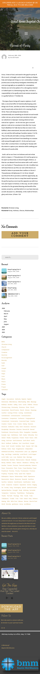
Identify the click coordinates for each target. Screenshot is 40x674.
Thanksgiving (30, 493)
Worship (8, 504)
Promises (32, 471)
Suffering (26, 490)
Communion (5, 418)
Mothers (8, 462)
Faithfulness (14, 435)
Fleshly (9, 438)
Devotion (33, 427)
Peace (4, 382)
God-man (9, 440)
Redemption (5, 476)
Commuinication (15, 416)
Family (25, 435)
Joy (29, 451)
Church (4, 347)
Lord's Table (5, 457)
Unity (30, 498)
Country (32, 421)
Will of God (14, 501)
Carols (24, 404)
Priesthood (5, 471)
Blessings (33, 402)
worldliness (27, 504)
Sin (2, 487)
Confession (21, 418)
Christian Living (14, 208)
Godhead (8, 443)
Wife (8, 501)
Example (4, 435)
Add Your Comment (20, 234)
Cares (20, 404)
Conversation (14, 421)
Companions (13, 418)
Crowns (19, 424)
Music (3, 379)
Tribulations (5, 498)
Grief (7, 446)
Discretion (12, 429)
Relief (25, 476)
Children (29, 404)
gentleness (15, 504)
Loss (11, 457)
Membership (5, 460)
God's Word (26, 440)
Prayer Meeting (27, 468)
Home (3, 371)
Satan (33, 482)
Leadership (16, 454)
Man (24, 457)
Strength (15, 490)
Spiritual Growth (32, 487)
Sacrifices (31, 479)
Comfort (4, 413)
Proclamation (25, 471)
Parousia (15, 465)
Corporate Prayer (24, 421)
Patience (34, 465)
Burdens (10, 404)
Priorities (11, 471)
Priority (17, 471)
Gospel (4, 368)
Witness (20, 501)
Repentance (31, 476)
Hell (32, 446)
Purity (10, 210)
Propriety (10, 474)
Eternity (4, 360)
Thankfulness (21, 493)
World (3, 504)
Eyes (8, 435)
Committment (6, 416)
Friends (22, 438)
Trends (26, 496)
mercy (21, 504)
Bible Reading (22, 402)
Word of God (33, 501)
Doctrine (4, 355)
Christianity (14, 407)
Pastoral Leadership (25, 465)
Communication (26, 416)
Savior (3, 485)
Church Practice (14, 410)
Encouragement (7, 358)
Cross (14, 424)
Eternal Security (14, 432)
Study (20, 490)
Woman (26, 501)
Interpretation (19, 451)
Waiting (4, 501)
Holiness (16, 210)
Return (12, 479)
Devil (21, 427)
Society (6, 487)
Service (29, 485)
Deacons (30, 424)
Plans (15, 468)
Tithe (21, 496)
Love (3, 376)
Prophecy (4, 474)
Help (36, 446)
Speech (24, 487)
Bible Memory (13, 402)
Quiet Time (22, 474)
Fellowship (31, 435)
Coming (20, 413)
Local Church (23, 454)
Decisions (4, 427)
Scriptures (9, 485)
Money (3, 462)
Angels (4, 399)
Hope (3, 374)
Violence (35, 498)
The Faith (9, 496)
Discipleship (5, 429)
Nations (19, 462)
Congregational (30, 418)
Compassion (5, 350)
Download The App (11, 608)
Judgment (34, 451)
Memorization (20, 460)
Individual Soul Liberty (8, 451)
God (3, 366)
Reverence (18, 479)
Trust (16, 498)
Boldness (4, 404)
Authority (18, 399)
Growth (12, 446)
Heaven (28, 446)
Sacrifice (4, 482)
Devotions (27, 427)
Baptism (24, 399)
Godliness (15, 443)
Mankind (19, 457)
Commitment (28, 413)
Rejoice (12, 476)
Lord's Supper (32, 454)
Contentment (5, 421)
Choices (21, 210)
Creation (4, 352)
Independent (29, 449)
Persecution (9, 468)
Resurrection (5, 479)
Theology (16, 496)
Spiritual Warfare (6, 490)
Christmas (22, 407)
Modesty (33, 460)
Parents (9, 465)
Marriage (29, 457)
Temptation (5, 493)
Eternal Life (26, 429)
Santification (27, 482)
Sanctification (18, 482)
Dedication (11, 427)
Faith (3, 363)
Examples (34, 432)
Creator (10, 424)
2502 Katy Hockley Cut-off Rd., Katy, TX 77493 (16, 634)
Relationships (29, 210)
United (26, 498)
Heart (23, 446)
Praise (4, 384)
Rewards (24, 479)
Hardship (18, 446)
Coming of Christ (12, 413)
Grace (3, 446)
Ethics (21, 432)
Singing (34, 485)
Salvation (5, 389)
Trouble (12, 498)
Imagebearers (20, 449)
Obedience (25, 462)
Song (11, 487)
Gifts (35, 438)
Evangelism (27, 432)
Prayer (4, 387)
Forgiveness (15, 438)
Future (31, 438)
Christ (27, 407)
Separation (23, 485)
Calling (15, 404)
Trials (31, 496)
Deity (17, 427)
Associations (10, 399)
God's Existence (17, 440)
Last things (8, 454)
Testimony (13, 493)
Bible (3, 342)
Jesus (26, 451)
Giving (3, 440)
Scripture (16, 485)
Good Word (25, 443)
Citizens (27, 410)
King (3, 454)
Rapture (28, 474)
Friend (27, 438)
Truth (21, 498)
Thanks (4, 496)
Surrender (32, 490)
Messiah (28, 460)
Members (12, 460)
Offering (32, 462)
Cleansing (33, 410)
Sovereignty (17, 487)
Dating (25, 424)
